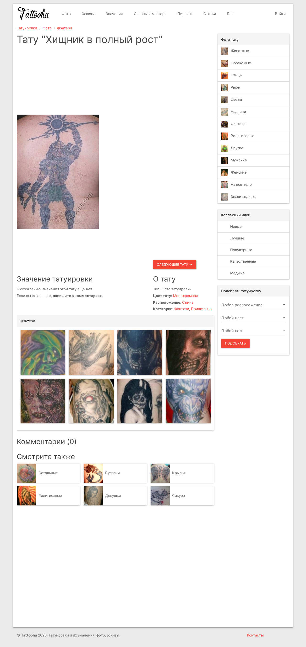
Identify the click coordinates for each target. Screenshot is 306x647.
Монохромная (185, 295)
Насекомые (241, 63)
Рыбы (235, 87)
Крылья (179, 473)
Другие (237, 148)
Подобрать (235, 343)
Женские (239, 172)
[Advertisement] (115, 81)
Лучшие (236, 238)
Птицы (237, 75)
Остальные (48, 473)
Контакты (255, 635)
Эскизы (88, 13)
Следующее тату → (174, 264)
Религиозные (50, 495)
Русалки (112, 473)
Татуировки (27, 28)
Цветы (236, 99)
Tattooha (34, 13)
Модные (237, 273)
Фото (66, 13)
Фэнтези (64, 28)
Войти (280, 13)
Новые (235, 226)
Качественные (242, 261)
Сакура (178, 495)
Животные (240, 50)
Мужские (239, 160)
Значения (114, 13)
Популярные (240, 250)
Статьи (209, 13)
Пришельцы (201, 309)
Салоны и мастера (150, 13)
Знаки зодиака (243, 197)
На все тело (241, 184)
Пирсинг (184, 13)
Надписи (238, 111)
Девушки (113, 495)
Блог (230, 13)
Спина (187, 302)
